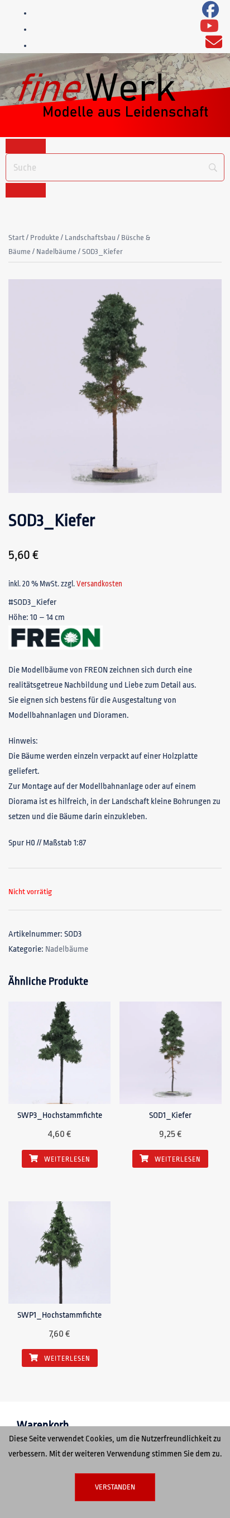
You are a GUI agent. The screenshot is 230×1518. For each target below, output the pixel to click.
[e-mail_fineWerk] (213, 45)
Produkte (44, 237)
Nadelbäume (56, 251)
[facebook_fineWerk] (210, 13)
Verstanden (115, 1487)
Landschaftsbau (90, 237)
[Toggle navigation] (26, 146)
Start (16, 237)
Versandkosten (99, 584)
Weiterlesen (66, 1159)
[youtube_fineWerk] (209, 29)
